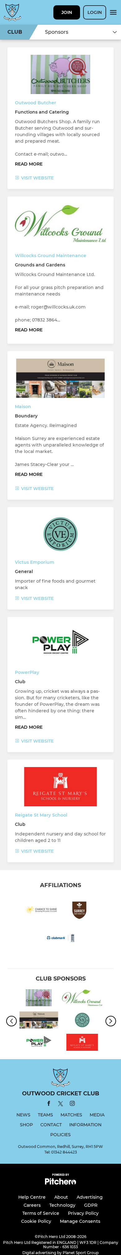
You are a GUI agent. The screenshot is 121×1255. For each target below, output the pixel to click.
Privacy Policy (83, 1213)
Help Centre (32, 1197)
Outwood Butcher (35, 103)
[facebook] (49, 1104)
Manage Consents (80, 1221)
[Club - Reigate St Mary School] (82, 1043)
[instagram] (72, 1104)
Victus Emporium (34, 562)
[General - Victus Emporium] (82, 1021)
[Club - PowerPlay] (39, 1043)
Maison (23, 406)
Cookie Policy (36, 1221)
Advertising (90, 1197)
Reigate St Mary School (41, 815)
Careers (32, 1205)
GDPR (90, 1205)
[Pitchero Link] (60, 1183)
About (61, 1197)
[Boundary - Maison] (39, 1021)
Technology (62, 1205)
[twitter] (60, 1104)
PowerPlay (27, 672)
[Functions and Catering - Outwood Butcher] (39, 998)
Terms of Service (40, 1213)
